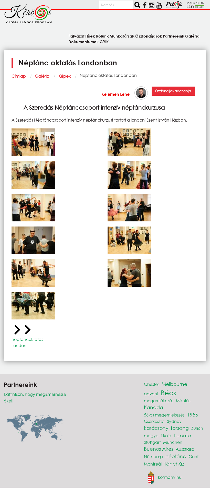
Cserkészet (154, 421)
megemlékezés (158, 400)
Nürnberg (153, 456)
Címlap (19, 76)
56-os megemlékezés (164, 415)
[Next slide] (27, 330)
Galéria (42, 76)
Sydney (174, 421)
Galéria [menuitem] (192, 36)
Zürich (197, 428)
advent (151, 393)
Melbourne (174, 384)
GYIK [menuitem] (104, 41)
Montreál (153, 464)
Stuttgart (152, 442)
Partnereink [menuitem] (173, 36)
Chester (151, 384)
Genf (193, 456)
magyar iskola (157, 435)
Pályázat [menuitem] (76, 36)
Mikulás (183, 400)
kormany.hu (170, 477)
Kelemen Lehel (116, 94)
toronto (182, 435)
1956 (192, 415)
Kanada (153, 407)
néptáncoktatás (27, 339)
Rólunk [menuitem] (102, 36)
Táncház (174, 464)
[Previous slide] (17, 330)
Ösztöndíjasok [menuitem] (148, 36)
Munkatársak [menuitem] (122, 36)
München (172, 442)
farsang (180, 428)
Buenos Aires (158, 449)
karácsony (156, 428)
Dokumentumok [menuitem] (83, 41)
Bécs (168, 392)
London (19, 345)
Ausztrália (185, 449)
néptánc (175, 456)
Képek (64, 76)
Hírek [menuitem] (90, 36)
